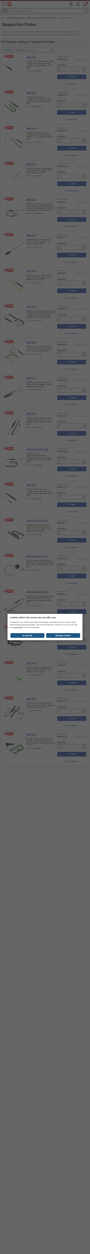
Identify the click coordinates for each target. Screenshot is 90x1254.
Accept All (27, 635)
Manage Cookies (63, 635)
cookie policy (18, 627)
